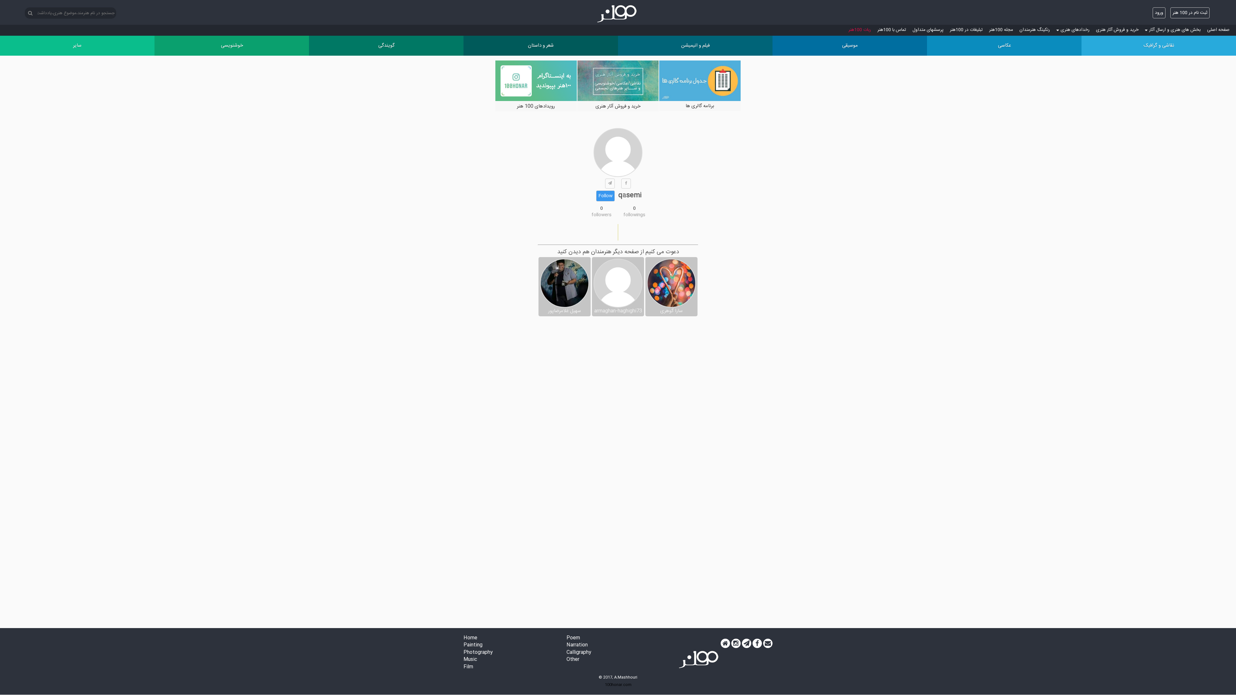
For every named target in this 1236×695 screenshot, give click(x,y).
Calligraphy (578, 652)
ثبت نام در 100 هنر (1190, 13)
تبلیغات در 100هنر (966, 30)
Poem (573, 638)
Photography (478, 652)
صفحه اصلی (1218, 30)
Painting (473, 645)
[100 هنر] (618, 13)
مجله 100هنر (1001, 30)
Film (468, 667)
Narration (577, 645)
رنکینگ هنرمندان (1034, 30)
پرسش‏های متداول (928, 30)
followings (634, 215)
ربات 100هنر (859, 30)
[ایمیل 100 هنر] (767, 643)
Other (572, 659)
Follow (605, 196)
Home (470, 638)
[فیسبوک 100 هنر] (757, 643)
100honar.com (618, 685)
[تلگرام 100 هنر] (746, 643)
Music (470, 659)
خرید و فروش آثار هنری (1117, 30)
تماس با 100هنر (891, 30)
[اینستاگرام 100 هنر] (736, 643)
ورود (1159, 13)
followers (602, 215)
